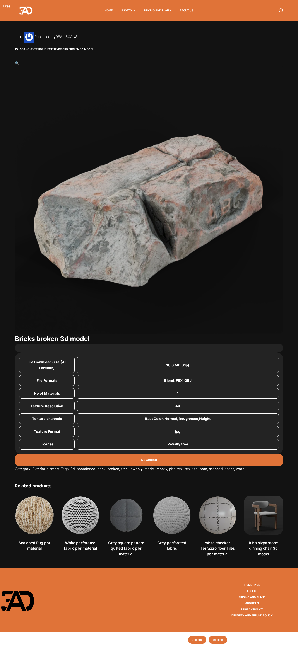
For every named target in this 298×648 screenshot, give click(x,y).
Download (149, 460)
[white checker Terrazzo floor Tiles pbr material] (217, 515)
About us (186, 10)
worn (240, 469)
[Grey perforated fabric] (172, 515)
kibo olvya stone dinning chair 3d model (263, 548)
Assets (126, 10)
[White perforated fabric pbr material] (80, 515)
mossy (162, 469)
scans (229, 469)
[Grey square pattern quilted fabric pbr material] (126, 515)
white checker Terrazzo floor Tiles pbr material (217, 548)
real (179, 469)
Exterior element (46, 469)
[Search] (281, 10)
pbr (172, 469)
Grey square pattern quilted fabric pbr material (126, 548)
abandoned (86, 469)
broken (113, 469)
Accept (197, 639)
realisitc (191, 469)
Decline (218, 639)
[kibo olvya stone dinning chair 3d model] (263, 515)
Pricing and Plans (157, 10)
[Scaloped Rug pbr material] (34, 515)
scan (203, 469)
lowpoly (136, 469)
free (124, 469)
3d (72, 469)
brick (101, 469)
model (149, 469)
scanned (216, 469)
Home (109, 10)
